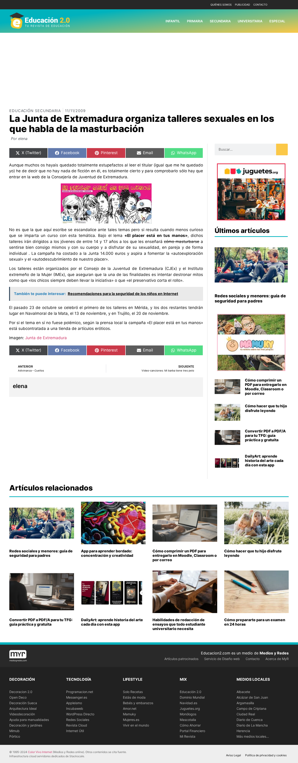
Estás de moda (134, 697)
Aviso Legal (233, 755)
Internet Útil (75, 731)
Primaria (195, 21)
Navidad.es (188, 703)
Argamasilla (245, 703)
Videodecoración (22, 714)
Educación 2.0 (190, 692)
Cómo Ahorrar (190, 725)
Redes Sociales (77, 720)
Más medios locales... (253, 736)
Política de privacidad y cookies (266, 755)
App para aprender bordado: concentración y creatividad (107, 553)
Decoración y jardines (25, 725)
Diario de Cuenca (250, 720)
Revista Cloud (76, 725)
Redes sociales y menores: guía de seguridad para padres (250, 298)
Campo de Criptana (251, 708)
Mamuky (129, 714)
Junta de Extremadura (45, 337)
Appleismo (74, 703)
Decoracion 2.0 (20, 692)
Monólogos (188, 714)
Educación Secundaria (35, 110)
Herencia (243, 731)
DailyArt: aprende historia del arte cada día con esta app (264, 460)
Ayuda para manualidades (29, 720)
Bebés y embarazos (138, 703)
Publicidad (242, 4)
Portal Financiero (192, 731)
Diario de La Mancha (252, 725)
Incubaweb (74, 708)
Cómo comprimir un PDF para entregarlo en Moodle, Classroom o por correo (266, 387)
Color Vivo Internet (40, 752)
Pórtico (14, 736)
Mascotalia (188, 720)
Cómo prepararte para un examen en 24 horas (254, 622)
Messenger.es (76, 697)
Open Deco (18, 697)
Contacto (260, 4)
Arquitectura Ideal (23, 708)
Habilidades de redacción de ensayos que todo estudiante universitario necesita (178, 624)
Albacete (243, 692)
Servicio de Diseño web (222, 659)
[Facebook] (277, 5)
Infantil (173, 21)
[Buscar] (282, 149)
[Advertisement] (149, 67)
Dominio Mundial (192, 697)
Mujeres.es (131, 720)
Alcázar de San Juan (252, 697)
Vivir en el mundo (136, 725)
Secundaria (220, 21)
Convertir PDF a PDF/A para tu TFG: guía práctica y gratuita (265, 435)
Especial (277, 21)
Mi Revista (187, 736)
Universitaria (250, 21)
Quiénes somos (221, 4)
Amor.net (129, 708)
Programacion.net (79, 692)
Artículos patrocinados (181, 659)
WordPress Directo (80, 714)
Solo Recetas (133, 692)
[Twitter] (284, 5)
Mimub (14, 731)
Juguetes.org (190, 708)
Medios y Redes (274, 653)
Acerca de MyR (277, 659)
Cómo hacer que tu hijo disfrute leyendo (266, 408)
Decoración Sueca (23, 703)
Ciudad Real (246, 714)
